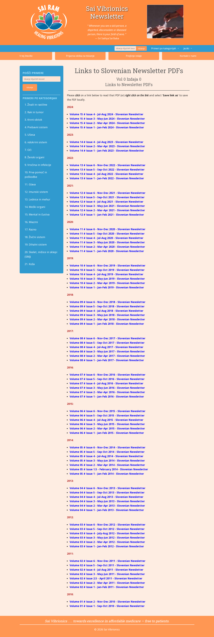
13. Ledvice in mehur (37, 199)
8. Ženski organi (34, 157)
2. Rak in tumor (34, 112)
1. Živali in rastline (36, 104)
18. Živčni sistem (35, 237)
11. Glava (30, 184)
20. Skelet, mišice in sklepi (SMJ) (41, 254)
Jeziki (186, 48)
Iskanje (141, 48)
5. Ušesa (30, 134)
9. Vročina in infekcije (38, 165)
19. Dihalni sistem (36, 244)
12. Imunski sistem (36, 192)
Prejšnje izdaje (134, 55)
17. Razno (30, 229)
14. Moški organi (35, 207)
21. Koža (30, 264)
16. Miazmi (31, 222)
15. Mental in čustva (37, 214)
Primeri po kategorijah (163, 48)
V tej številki (26, 55)
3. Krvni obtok (33, 119)
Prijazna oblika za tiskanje (80, 55)
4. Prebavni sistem (36, 127)
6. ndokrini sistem (36, 142)
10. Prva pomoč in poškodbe (36, 175)
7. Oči (28, 150)
